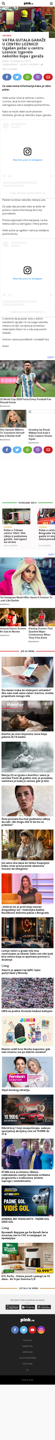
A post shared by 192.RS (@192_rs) (27, 193)
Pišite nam (27, 1363)
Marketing (27, 1346)
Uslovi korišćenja (27, 1358)
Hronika (6, 35)
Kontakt (27, 1340)
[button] (3, 522)
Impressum (28, 1352)
